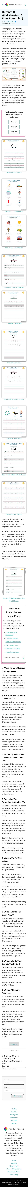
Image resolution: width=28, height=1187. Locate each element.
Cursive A (14, 122)
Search (23, 658)
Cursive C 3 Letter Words (14, 211)
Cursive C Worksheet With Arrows (14, 475)
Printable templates (12, 652)
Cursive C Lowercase (14, 323)
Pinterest (14, 1120)
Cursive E (14, 132)
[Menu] (2, 4)
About (14, 1160)
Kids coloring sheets (12, 645)
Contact (14, 1163)
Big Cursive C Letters (14, 172)
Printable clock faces (13, 648)
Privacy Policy (14, 1166)
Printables (14, 1044)
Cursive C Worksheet (14, 438)
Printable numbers (12, 638)
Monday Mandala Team (9, 21)
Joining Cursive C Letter (14, 514)
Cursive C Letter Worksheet (14, 287)
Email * (6, 1087)
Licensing (14, 1175)
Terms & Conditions (14, 1169)
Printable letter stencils (13, 642)
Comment (5, 1066)
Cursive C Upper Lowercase (14, 399)
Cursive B (14, 127)
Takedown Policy (14, 1172)
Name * (6, 1080)
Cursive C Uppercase (14, 363)
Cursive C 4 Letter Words (14, 248)
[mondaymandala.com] (13, 4)
